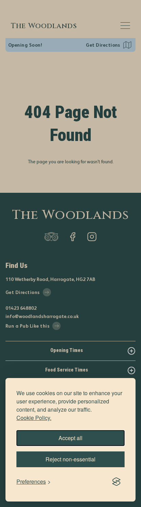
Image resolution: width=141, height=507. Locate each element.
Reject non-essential (70, 459)
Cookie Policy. (33, 418)
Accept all (70, 438)
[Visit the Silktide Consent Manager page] (116, 481)
